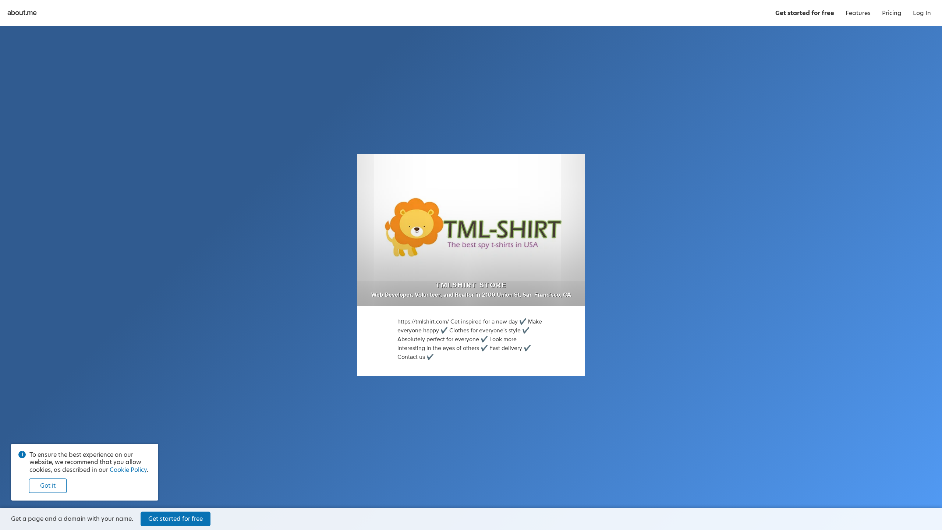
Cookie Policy (128, 470)
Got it (48, 485)
